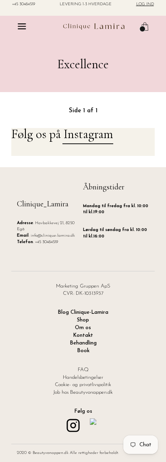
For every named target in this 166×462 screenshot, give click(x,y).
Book (83, 351)
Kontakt (83, 335)
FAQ (83, 370)
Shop (83, 320)
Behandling (83, 343)
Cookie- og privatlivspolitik (83, 384)
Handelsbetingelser (83, 377)
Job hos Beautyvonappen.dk (83, 392)
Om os (83, 328)
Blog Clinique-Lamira (83, 312)
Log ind (145, 4)
